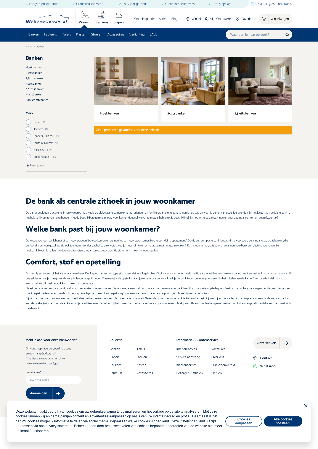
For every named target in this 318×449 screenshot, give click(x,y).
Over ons (217, 357)
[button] (56, 113)
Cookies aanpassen (243, 421)
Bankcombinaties (37, 100)
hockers (243, 288)
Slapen (114, 357)
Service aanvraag (188, 357)
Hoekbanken (34, 67)
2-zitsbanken (34, 73)
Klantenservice (186, 365)
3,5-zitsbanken (35, 89)
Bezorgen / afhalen (189, 373)
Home (29, 46)
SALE (153, 34)
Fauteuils (50, 34)
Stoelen (96, 34)
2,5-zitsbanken (35, 78)
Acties (163, 19)
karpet (36, 293)
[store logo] (47, 19)
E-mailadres (33, 372)
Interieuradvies (186, 349)
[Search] (287, 34)
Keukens (116, 365)
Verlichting (137, 34)
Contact (266, 358)
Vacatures (218, 349)
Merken (216, 373)
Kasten (81, 34)
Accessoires (115, 34)
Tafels (66, 34)
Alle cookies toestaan (283, 421)
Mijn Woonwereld (223, 365)
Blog (174, 19)
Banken (33, 34)
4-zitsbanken (34, 94)
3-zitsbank (214, 245)
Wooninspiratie (144, 19)
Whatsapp (268, 366)
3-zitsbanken (34, 83)
